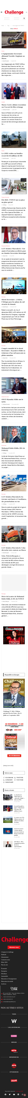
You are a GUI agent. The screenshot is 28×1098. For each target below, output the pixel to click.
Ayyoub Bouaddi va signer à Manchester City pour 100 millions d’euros (19, 809)
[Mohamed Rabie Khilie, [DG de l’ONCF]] (14, 434)
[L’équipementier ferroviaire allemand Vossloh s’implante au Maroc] (14, 40)
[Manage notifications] (24, 1095)
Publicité (3, 954)
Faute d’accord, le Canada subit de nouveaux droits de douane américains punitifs (19, 832)
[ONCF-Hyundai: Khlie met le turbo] (14, 385)
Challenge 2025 (19, 1091)
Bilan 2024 (4, 962)
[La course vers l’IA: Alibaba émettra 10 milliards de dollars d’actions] (8, 820)
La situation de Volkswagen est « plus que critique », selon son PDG (19, 797)
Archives (3, 984)
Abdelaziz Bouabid (6, 109)
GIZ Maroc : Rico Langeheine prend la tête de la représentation (19, 844)
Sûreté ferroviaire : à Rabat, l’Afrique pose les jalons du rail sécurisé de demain (13, 302)
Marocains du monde (7, 981)
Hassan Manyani (6, 601)
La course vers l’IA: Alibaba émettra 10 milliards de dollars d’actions (19, 820)
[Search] (26, 12)
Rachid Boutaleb (6, 61)
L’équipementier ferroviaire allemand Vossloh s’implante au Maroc (13, 56)
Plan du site (4, 964)
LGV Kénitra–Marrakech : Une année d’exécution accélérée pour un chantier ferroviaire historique (14, 251)
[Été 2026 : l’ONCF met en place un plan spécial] (14, 186)
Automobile (4, 976)
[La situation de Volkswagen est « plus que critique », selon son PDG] (8, 797)
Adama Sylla (5, 255)
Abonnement (4, 957)
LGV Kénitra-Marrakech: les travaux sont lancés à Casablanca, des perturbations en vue (14, 499)
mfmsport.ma (14, 1057)
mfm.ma (14, 1042)
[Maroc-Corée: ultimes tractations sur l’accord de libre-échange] (14, 91)
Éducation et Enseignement (9, 978)
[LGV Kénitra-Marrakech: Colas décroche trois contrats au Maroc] (14, 534)
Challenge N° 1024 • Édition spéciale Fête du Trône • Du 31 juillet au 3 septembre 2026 (12, 713)
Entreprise (4, 971)
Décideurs (4, 973)
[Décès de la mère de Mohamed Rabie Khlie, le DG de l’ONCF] (14, 582)
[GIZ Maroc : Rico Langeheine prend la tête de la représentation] (8, 844)
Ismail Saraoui (5, 306)
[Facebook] (5, 1094)
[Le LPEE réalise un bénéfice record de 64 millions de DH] (14, 139)
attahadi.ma (14, 1072)
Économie (4, 968)
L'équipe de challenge (7, 952)
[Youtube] (14, 1094)
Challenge (4, 204)
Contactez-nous (5, 959)
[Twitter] (9, 1094)
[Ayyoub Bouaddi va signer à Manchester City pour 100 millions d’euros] (8, 808)
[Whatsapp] (22, 1094)
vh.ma (14, 1014)
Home (3, 25)
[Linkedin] (18, 1094)
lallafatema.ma (14, 1027)
